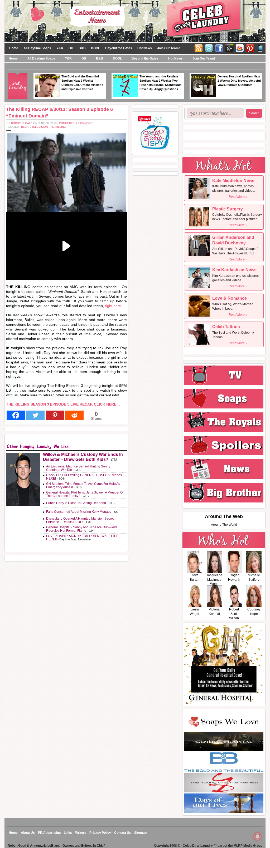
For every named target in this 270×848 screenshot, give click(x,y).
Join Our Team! (168, 48)
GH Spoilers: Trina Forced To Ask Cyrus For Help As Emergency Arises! (83, 485)
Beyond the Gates (118, 48)
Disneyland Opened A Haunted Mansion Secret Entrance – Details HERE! (80, 520)
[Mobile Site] (260, 48)
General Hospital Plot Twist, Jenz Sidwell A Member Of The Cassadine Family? (84, 494)
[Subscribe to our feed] (239, 48)
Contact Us (122, 833)
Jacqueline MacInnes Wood (214, 579)
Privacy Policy (100, 833)
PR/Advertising (49, 833)
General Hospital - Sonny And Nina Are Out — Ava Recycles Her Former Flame (82, 529)
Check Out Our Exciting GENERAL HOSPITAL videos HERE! (84, 476)
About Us (28, 833)
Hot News (144, 48)
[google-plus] (229, 48)
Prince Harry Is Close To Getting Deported (76, 503)
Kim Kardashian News (234, 270)
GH (71, 48)
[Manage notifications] (257, 836)
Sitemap (140, 833)
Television (40, 126)
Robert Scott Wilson (234, 614)
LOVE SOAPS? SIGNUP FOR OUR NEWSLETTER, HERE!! (82, 537)
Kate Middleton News (233, 180)
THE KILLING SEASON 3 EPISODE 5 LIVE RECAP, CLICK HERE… (63, 404)
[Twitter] (209, 48)
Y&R (59, 48)
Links (68, 833)
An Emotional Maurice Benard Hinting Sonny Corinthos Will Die (78, 468)
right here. (113, 306)
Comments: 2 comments (76, 123)
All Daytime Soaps (37, 48)
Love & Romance (229, 298)
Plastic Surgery (227, 209)
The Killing (57, 126)
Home (13, 48)
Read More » (238, 197)
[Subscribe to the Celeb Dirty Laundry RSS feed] (198, 48)
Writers (80, 833)
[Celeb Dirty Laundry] (135, 21)
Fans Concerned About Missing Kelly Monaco (78, 512)
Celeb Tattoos (226, 326)
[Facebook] (219, 48)
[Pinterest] (250, 48)
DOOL (95, 48)
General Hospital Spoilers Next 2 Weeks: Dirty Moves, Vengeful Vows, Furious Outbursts (239, 80)
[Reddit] (74, 415)
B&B (82, 48)
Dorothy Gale (21, 123)
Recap (25, 126)
